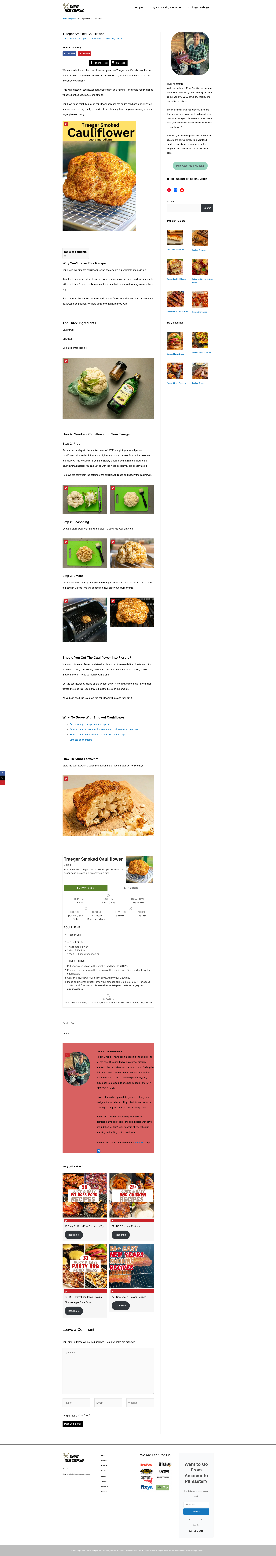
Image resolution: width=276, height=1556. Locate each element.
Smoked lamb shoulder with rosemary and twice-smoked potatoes (104, 729)
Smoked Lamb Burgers (176, 354)
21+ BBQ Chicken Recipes (126, 1226)
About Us (139, 1142)
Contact (104, 1466)
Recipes (138, 7)
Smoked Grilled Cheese (176, 279)
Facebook (104, 1486)
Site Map (104, 1481)
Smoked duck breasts (81, 739)
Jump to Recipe (100, 63)
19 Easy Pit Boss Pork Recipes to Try (84, 1226)
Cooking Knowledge (198, 7)
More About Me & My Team (190, 165)
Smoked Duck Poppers (176, 383)
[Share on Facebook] (2, 773)
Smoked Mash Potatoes (201, 352)
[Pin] (66, 124)
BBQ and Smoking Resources (165, 7)
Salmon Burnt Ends (199, 312)
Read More (74, 1234)
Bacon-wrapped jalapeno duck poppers (90, 724)
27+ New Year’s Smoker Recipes (129, 1297)
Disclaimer (104, 1471)
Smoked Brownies (199, 250)
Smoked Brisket (198, 383)
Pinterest (104, 1492)
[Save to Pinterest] (2, 782)
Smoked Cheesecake (175, 249)
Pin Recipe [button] (132, 888)
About (103, 1455)
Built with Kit (196, 1531)
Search (171, 201)
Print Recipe (120, 63)
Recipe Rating (70, 1415)
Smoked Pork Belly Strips (177, 312)
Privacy (103, 1476)
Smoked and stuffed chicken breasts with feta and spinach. (100, 734)
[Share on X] (2, 778)
